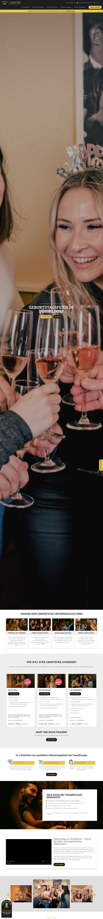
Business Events (52, 7)
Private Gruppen (66, 7)
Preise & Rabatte (80, 7)
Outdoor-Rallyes (70, 11)
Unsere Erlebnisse (37, 7)
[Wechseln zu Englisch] (101, 2)
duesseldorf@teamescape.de (85, 2)
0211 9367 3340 (71, 2)
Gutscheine (25, 7)
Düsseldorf (14, 2)
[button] (8, 894)
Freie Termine (95, 7)
